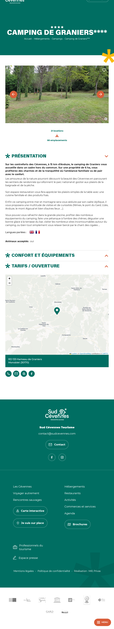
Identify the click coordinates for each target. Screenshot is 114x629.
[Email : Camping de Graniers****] (16, 374)
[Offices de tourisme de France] (101, 600)
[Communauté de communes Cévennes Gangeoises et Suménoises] (12, 600)
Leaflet (74, 353)
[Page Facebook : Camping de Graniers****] (31, 374)
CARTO (105, 353)
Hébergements (74, 486)
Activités (70, 500)
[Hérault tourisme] (64, 612)
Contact (59, 444)
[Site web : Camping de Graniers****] (24, 374)
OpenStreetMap (85, 353)
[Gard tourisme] (49, 612)
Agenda (69, 513)
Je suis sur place (32, 523)
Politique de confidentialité (54, 571)
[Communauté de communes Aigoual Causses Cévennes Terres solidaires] (27, 600)
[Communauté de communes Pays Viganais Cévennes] (42, 600)
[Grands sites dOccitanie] (86, 600)
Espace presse (28, 558)
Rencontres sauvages (27, 500)
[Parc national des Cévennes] (72, 600)
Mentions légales (24, 571)
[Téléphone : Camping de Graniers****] (8, 374)
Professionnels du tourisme (31, 547)
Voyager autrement (26, 493)
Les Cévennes (22, 486)
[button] (57, 311)
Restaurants (72, 493)
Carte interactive (32, 511)
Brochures (80, 524)
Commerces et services (80, 506)
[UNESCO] (57, 600)
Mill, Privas (95, 571)
